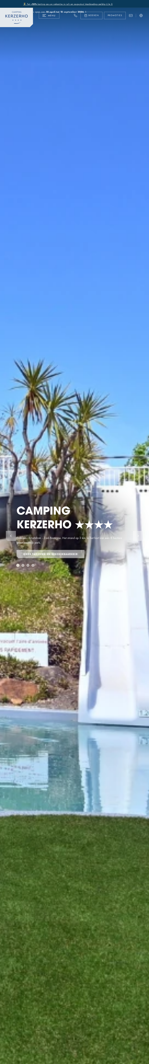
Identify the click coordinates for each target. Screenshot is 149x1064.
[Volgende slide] (138, 536)
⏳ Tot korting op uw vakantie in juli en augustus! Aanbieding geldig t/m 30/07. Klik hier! (59, 4)
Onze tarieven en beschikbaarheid (50, 554)
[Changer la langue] (141, 15)
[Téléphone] (75, 15)
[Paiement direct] (130, 15)
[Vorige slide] (11, 536)
